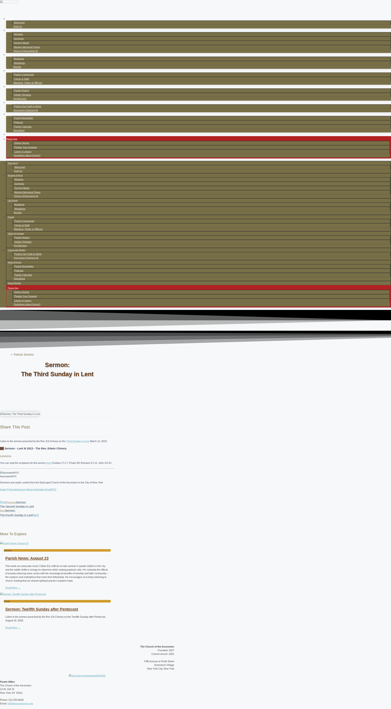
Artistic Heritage (22, 95)
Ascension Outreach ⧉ (25, 110)
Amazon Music (25, 489)
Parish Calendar (23, 126)
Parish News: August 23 (27, 558)
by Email (46, 489)
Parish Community (24, 74)
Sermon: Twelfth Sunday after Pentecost (41, 609)
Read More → (12, 587)
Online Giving (21, 143)
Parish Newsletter (23, 118)
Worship (18, 34)
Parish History (21, 90)
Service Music (21, 43)
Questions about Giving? (27, 155)
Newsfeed (18, 130)
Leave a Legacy (22, 151)
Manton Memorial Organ (27, 47)
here (48, 463)
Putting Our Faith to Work (27, 106)
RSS (53, 489)
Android (37, 489)
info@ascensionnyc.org (20, 703)
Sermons (19, 38)
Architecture (19, 98)
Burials (17, 67)
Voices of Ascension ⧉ (25, 51)
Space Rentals (12, 134)
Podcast (18, 122)
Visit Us (17, 26)
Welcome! (19, 22)
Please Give (11, 139)
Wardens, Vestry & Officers (27, 83)
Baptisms (19, 59)
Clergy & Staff (21, 79)
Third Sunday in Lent (77, 441)
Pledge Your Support (25, 147)
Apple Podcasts (8, 489)
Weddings (19, 63)
